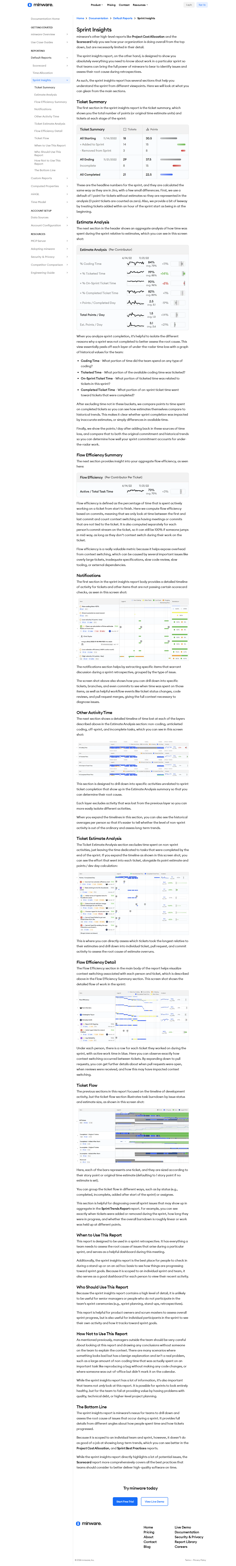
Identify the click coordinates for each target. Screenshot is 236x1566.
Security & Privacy (43, 256)
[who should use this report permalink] (75, 1287)
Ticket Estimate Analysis (49, 123)
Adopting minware (43, 249)
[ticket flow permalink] (75, 1085)
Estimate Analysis (45, 94)
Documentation (98, 18)
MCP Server (38, 241)
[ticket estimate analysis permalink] (75, 838)
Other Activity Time (46, 116)
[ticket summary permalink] (75, 101)
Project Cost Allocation (148, 37)
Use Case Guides (42, 42)
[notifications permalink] (75, 575)
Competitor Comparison (47, 264)
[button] (97, 4)
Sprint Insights (42, 80)
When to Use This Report (50, 145)
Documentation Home (45, 18)
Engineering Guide (43, 272)
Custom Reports (41, 178)
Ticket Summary (44, 87)
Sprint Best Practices (131, 1448)
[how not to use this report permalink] (75, 1333)
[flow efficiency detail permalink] (75, 962)
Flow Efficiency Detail (48, 131)
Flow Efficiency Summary (50, 102)
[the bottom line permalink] (75, 1407)
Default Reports (41, 57)
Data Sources (39, 217)
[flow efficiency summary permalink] (75, 455)
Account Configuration (46, 225)
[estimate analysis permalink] (75, 222)
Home (80, 18)
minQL (35, 194)
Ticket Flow (41, 138)
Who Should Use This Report (47, 153)
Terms (188, 1560)
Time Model (38, 202)
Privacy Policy (199, 1560)
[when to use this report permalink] (75, 1235)
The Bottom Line (44, 170)
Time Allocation (43, 73)
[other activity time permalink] (75, 712)
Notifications (42, 109)
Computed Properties (45, 186)
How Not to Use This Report (47, 162)
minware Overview (43, 34)
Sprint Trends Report (115, 1209)
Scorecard (39, 65)
